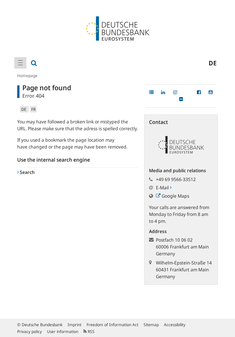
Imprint (74, 324)
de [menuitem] (213, 63)
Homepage (27, 75)
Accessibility (174, 324)
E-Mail (163, 187)
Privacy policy (29, 331)
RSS (91, 331)
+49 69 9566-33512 (176, 179)
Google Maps (174, 196)
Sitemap (151, 324)
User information (62, 331)
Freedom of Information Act (112, 324)
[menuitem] (20, 63)
